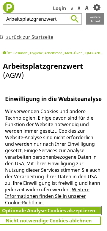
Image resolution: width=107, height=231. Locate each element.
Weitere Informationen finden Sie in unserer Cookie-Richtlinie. (47, 196)
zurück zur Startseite (29, 37)
